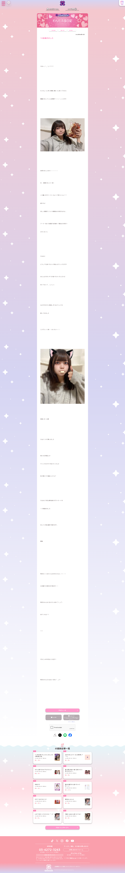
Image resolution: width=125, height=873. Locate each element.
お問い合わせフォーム (76, 850)
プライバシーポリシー (75, 866)
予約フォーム (73, 858)
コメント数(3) (71, 721)
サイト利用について (64, 866)
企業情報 (57, 866)
